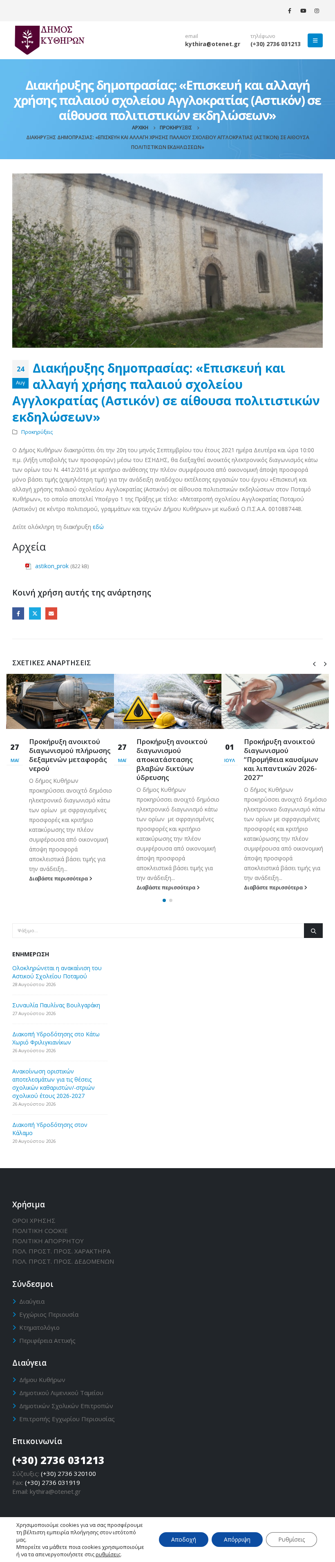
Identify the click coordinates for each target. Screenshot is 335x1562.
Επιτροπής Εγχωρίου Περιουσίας (67, 1419)
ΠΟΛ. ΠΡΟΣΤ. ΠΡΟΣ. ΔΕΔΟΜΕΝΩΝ (63, 1261)
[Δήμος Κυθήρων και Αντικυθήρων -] (49, 40)
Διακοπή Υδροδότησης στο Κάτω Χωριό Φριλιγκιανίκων (56, 1038)
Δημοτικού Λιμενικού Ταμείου (61, 1393)
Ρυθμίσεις (291, 1539)
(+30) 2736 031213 (275, 44)
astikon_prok (52, 566)
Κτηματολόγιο (39, 1327)
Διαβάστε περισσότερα (59, 878)
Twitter (35, 613)
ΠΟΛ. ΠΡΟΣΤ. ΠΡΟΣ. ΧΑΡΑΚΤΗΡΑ (61, 1251)
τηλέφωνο (262, 36)
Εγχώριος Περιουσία (48, 1314)
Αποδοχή (183, 1539)
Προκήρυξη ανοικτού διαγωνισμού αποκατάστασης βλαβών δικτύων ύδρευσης (172, 759)
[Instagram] (316, 10)
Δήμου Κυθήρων (42, 1379)
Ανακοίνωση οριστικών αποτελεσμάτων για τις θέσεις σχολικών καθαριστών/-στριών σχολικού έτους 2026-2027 (53, 1083)
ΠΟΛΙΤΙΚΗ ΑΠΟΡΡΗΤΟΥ (48, 1241)
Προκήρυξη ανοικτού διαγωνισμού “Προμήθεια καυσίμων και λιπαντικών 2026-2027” (281, 759)
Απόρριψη (237, 1539)
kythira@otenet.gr (212, 44)
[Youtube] (303, 10)
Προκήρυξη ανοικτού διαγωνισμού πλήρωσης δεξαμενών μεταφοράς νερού (70, 755)
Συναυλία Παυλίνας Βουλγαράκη (56, 1005)
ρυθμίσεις (108, 1554)
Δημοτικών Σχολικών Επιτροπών (66, 1406)
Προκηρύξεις (37, 432)
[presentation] (314, 663)
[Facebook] (289, 10)
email (191, 36)
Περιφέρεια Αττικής (47, 1340)
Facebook (18, 613)
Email (51, 613)
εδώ (98, 527)
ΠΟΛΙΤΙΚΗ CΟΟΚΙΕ (40, 1230)
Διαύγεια (32, 1301)
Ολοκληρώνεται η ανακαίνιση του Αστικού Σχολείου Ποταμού (57, 972)
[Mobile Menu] (315, 40)
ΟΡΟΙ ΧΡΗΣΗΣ (34, 1220)
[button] (164, 900)
